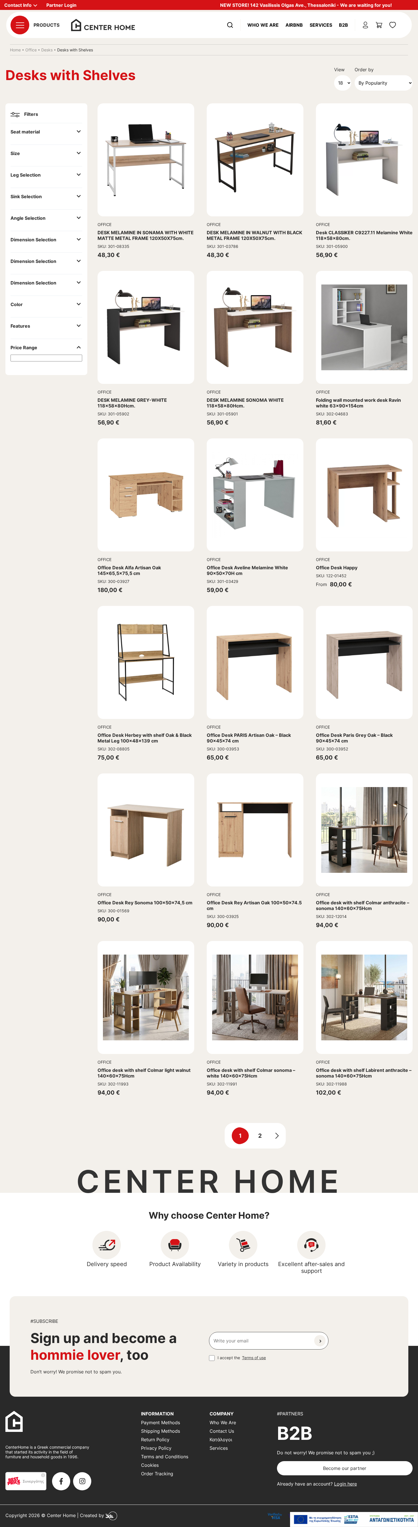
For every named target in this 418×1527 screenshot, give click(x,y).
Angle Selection (28, 218)
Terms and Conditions (164, 1456)
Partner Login (61, 5)
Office (31, 49)
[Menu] (20, 25)
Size (15, 153)
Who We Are (263, 25)
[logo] (103, 24)
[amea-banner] (354, 1519)
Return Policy (155, 1439)
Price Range (24, 347)
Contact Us (222, 1431)
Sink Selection (26, 196)
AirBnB (294, 25)
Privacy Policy (156, 1448)
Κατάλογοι (221, 1439)
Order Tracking (157, 1473)
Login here (345, 1484)
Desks (47, 49)
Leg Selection (26, 175)
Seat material (25, 132)
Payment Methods (160, 1422)
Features (20, 326)
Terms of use (254, 1357)
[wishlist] (392, 25)
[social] (61, 1481)
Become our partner (344, 1468)
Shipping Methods (160, 1431)
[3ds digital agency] (111, 1515)
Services (321, 25)
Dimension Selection (33, 239)
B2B (343, 25)
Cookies (150, 1465)
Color (17, 304)
